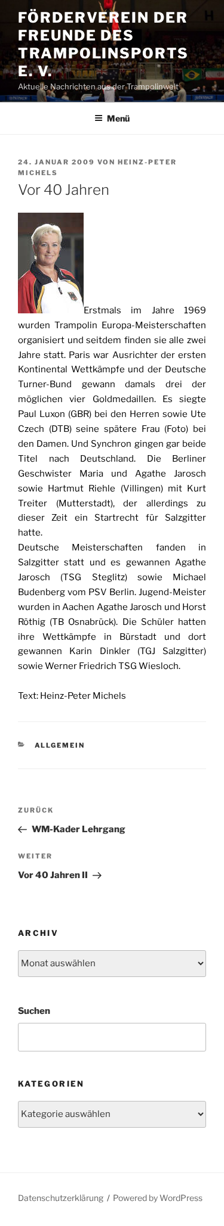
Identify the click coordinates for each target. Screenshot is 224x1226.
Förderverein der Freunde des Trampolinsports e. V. (103, 44)
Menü (118, 118)
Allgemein (60, 745)
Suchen (34, 1011)
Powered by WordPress (157, 1198)
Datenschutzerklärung (60, 1198)
